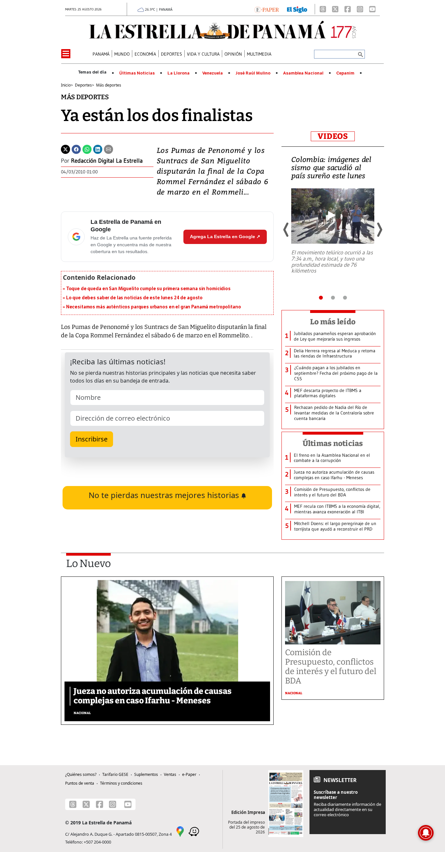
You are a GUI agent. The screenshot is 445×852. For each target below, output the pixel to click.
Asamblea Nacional (303, 73)
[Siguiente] (379, 230)
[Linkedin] (97, 148)
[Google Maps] (180, 831)
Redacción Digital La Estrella (107, 160)
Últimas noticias (333, 443)
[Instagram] (360, 9)
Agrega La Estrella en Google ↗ (225, 236)
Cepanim (345, 73)
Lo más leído (332, 321)
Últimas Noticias (137, 73)
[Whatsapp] (87, 148)
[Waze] (194, 831)
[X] (335, 9)
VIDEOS (333, 136)
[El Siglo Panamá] (297, 9)
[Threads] (323, 9)
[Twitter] (65, 148)
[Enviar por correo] (108, 148)
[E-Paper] (266, 9)
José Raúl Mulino (253, 73)
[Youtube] (372, 9)
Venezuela (212, 73)
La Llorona (178, 73)
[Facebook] (347, 9)
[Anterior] (286, 230)
